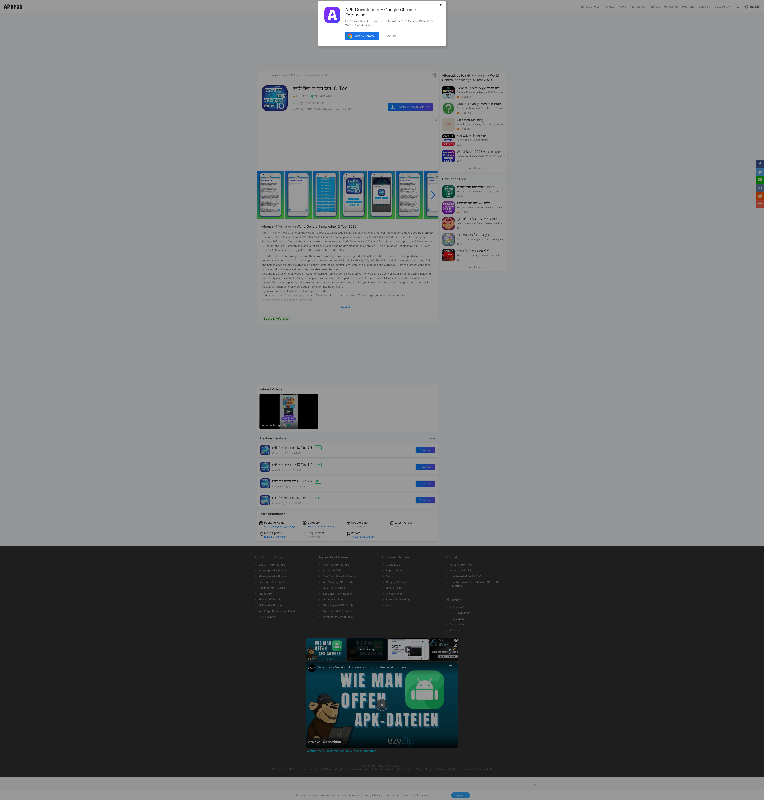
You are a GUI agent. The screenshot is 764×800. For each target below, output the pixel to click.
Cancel (391, 36)
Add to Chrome (365, 36)
